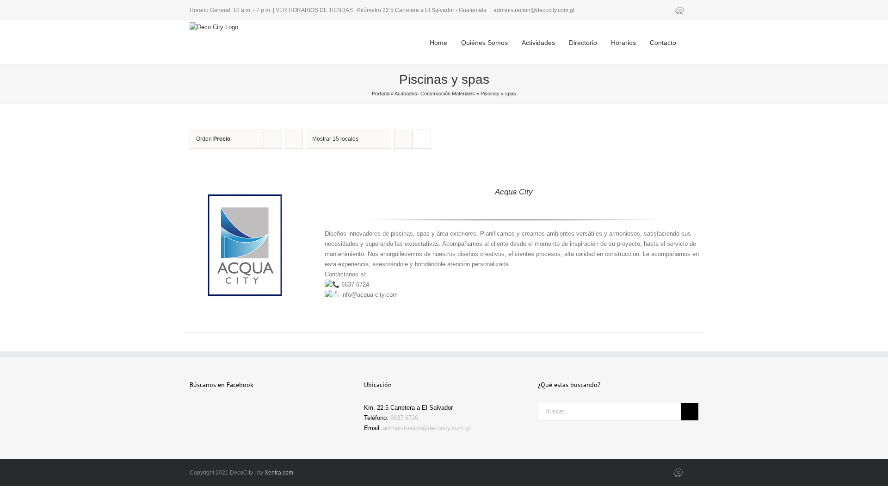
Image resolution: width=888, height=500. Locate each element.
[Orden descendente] (294, 139)
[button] (685, 35)
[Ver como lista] (422, 139)
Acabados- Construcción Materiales (435, 93)
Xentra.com (279, 472)
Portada (380, 93)
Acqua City (514, 192)
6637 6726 (404, 417)
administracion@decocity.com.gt (533, 10)
